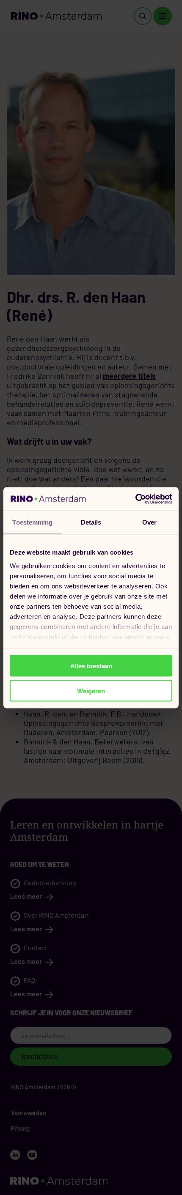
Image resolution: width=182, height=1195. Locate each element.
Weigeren (91, 690)
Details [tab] (91, 522)
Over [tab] (149, 522)
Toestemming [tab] (32, 522)
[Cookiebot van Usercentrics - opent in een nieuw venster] (135, 498)
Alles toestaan (91, 666)
